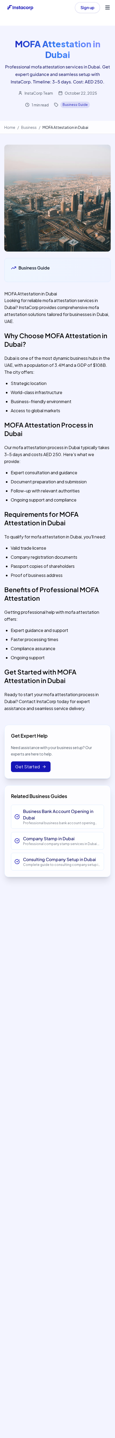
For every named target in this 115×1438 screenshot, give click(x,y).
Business (29, 127)
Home (9, 127)
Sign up (87, 7)
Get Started (27, 766)
